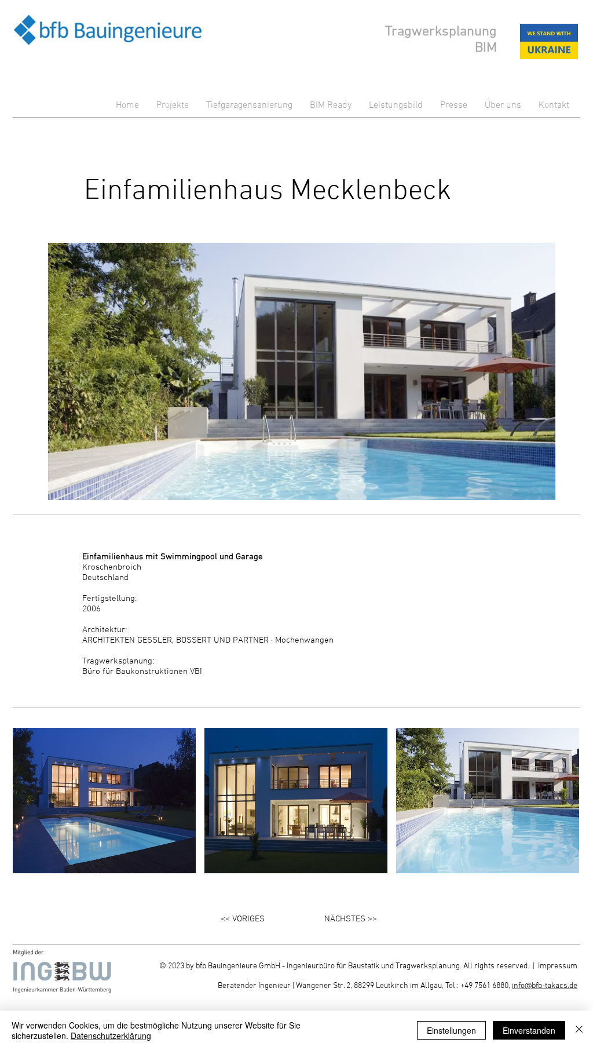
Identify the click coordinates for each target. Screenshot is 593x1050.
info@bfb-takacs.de (544, 986)
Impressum (557, 966)
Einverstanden (529, 1030)
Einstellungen (451, 1030)
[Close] (579, 1030)
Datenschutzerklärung (111, 1035)
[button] (104, 800)
